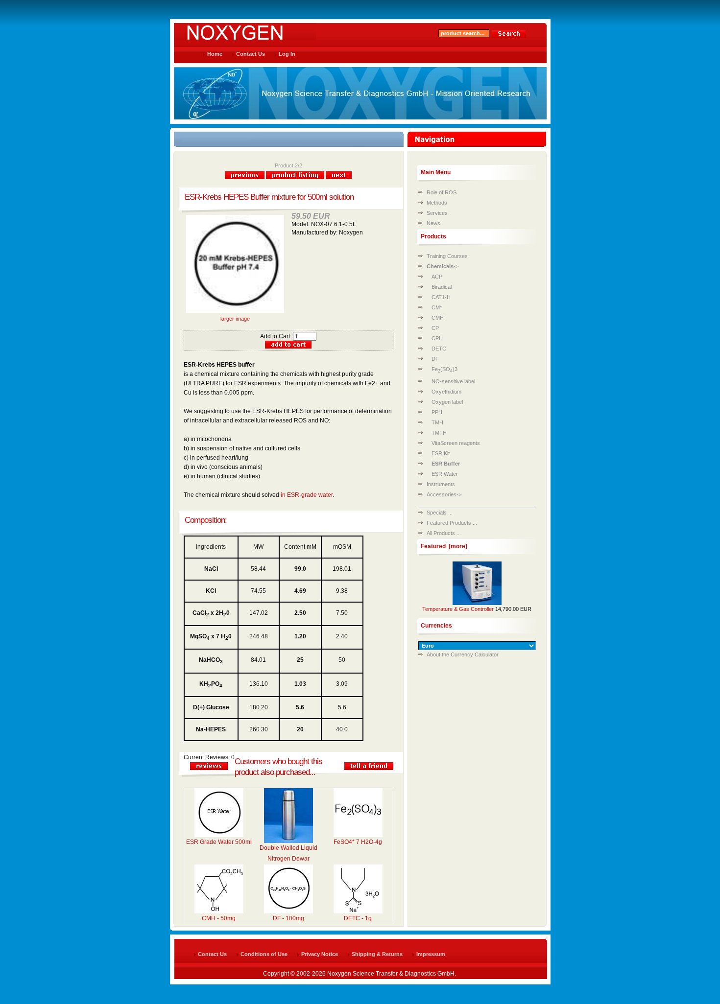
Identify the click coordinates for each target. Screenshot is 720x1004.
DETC (439, 348)
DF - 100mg (288, 918)
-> (442, 266)
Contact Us (250, 54)
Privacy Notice (319, 954)
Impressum (430, 954)
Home (214, 54)
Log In (287, 54)
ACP (437, 277)
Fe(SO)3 (444, 369)
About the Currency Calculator (463, 654)
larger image (235, 319)
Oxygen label (447, 402)
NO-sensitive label (453, 381)
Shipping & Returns (377, 954)
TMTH (439, 433)
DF (435, 359)
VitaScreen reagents (456, 443)
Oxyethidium (446, 392)
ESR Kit (441, 453)
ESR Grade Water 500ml (219, 842)
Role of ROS (441, 192)
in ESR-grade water (307, 494)
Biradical (442, 287)
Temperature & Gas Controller (458, 609)
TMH (437, 422)
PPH (437, 412)
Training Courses (447, 256)
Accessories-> (444, 494)
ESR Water (445, 474)
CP (435, 328)
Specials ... (440, 512)
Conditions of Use (264, 954)
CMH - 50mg (219, 918)
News (433, 223)
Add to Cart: (276, 336)
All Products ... (444, 533)
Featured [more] (444, 546)
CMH (438, 318)
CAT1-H (441, 297)
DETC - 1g (358, 918)
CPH (437, 338)
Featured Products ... (452, 523)
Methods (437, 203)
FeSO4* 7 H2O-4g (358, 842)
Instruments (441, 484)
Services (437, 213)
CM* (437, 307)
